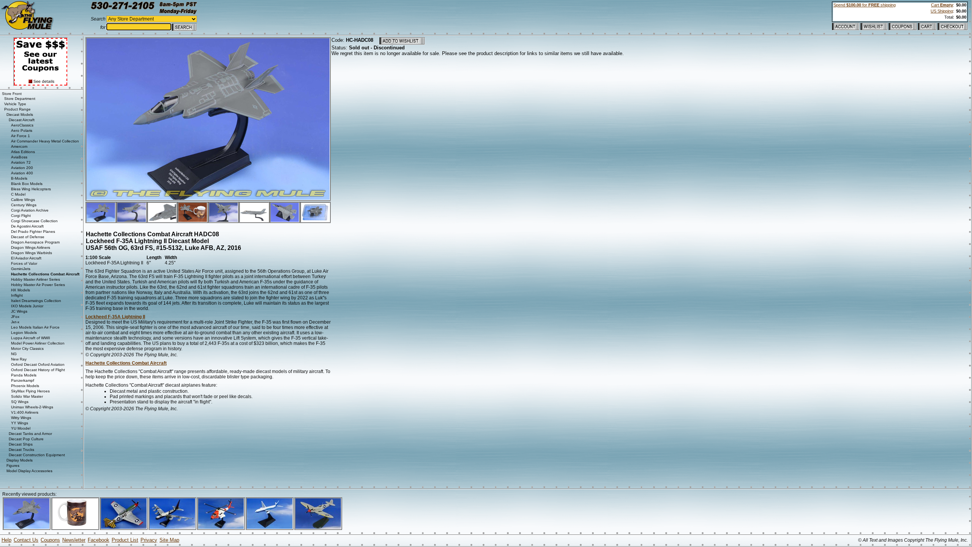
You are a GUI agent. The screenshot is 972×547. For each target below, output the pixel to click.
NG (14, 354)
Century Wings (23, 205)
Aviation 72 (21, 162)
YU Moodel (20, 428)
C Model (18, 194)
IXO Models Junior (27, 306)
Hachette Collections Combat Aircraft (126, 363)
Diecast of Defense (27, 237)
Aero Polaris (21, 130)
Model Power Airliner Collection (38, 343)
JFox (15, 317)
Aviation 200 (22, 168)
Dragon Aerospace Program (35, 242)
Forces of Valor (24, 263)
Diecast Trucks (21, 449)
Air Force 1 (20, 136)
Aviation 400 (22, 173)
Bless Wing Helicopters (31, 189)
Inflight (17, 295)
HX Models (20, 290)
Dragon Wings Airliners (30, 247)
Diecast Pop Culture (26, 439)
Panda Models (23, 375)
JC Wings (19, 311)
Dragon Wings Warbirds (31, 253)
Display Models (19, 460)
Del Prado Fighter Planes (33, 231)
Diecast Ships (21, 444)
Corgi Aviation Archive (30, 210)
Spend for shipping (864, 5)
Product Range (17, 109)
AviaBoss (19, 157)
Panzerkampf (22, 380)
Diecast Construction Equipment (37, 455)
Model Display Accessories (29, 471)
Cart (942, 5)
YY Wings (19, 423)
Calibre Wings (23, 200)
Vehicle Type (15, 104)
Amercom (19, 146)
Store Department (19, 98)
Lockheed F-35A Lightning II (115, 316)
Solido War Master (27, 396)
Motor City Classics (27, 348)
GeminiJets (20, 269)
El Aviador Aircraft (26, 258)
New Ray (19, 359)
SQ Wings (19, 402)
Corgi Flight (21, 215)
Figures (12, 465)
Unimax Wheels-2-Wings (32, 407)
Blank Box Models (27, 184)
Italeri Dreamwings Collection (36, 301)
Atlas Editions (23, 152)
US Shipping (942, 11)
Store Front (12, 94)
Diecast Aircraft (22, 120)
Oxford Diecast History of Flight (38, 370)
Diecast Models (19, 114)
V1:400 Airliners (24, 412)
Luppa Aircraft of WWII (30, 338)
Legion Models (24, 332)
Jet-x (15, 322)
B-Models (19, 178)
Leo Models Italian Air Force (35, 327)
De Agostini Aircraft (27, 226)
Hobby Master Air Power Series (38, 285)
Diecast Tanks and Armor (30, 434)
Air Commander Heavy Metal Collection (45, 141)
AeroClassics (22, 125)
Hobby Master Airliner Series (35, 279)
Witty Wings (21, 418)
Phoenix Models (25, 386)
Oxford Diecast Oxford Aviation (38, 364)
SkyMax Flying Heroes (30, 391)
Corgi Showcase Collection (34, 221)
